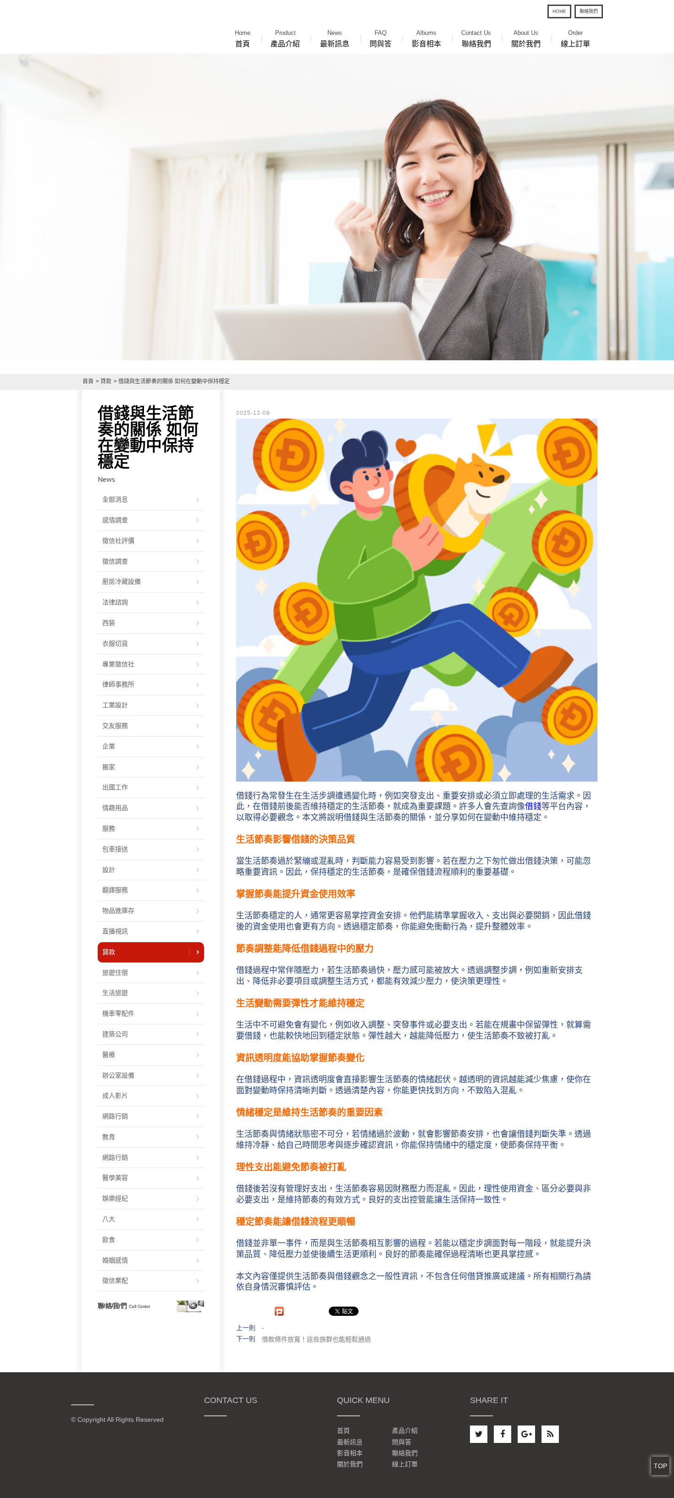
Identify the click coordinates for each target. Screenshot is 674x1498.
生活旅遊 (115, 992)
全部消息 (115, 499)
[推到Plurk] (279, 1311)
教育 (108, 1136)
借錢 (533, 806)
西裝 (108, 622)
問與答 (381, 38)
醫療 (108, 1054)
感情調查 (115, 520)
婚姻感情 (115, 1260)
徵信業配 (115, 1280)
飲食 (108, 1239)
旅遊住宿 (115, 972)
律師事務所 (118, 684)
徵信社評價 (118, 540)
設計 (108, 869)
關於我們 (526, 38)
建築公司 (115, 1034)
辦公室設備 (118, 1075)
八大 (108, 1219)
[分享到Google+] (526, 1434)
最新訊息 (334, 38)
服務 (108, 828)
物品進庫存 (118, 910)
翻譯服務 (115, 890)
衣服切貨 (115, 643)
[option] (337, 207)
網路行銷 (115, 1116)
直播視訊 (115, 931)
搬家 (108, 767)
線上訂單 (575, 38)
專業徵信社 (118, 664)
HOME (559, 11)
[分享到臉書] (502, 1434)
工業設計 (115, 705)
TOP (660, 1466)
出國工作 (115, 787)
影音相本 (426, 38)
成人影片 (115, 1095)
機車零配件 (118, 1013)
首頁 (242, 38)
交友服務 (115, 725)
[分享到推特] (478, 1434)
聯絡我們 (589, 11)
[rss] (550, 1434)
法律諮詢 (115, 602)
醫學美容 (115, 1177)
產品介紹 (285, 38)
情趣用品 (115, 807)
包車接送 (115, 849)
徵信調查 (115, 561)
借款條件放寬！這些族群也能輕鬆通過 (316, 1339)
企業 (108, 746)
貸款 (108, 952)
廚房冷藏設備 (121, 581)
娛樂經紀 (115, 1198)
